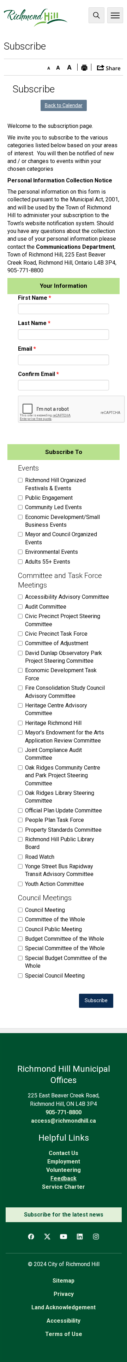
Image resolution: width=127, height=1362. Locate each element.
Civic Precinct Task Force (56, 633)
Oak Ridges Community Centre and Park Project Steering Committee (62, 775)
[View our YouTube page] (63, 1236)
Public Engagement (49, 497)
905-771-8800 (63, 1112)
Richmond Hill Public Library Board (59, 843)
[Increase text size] (69, 66)
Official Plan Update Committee (63, 810)
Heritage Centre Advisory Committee (56, 709)
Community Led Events (53, 507)
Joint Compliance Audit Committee (53, 754)
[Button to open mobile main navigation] (115, 15)
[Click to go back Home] (36, 18)
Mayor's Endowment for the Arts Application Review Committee (64, 736)
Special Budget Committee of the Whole (66, 962)
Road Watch (39, 857)
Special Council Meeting (55, 975)
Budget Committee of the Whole (64, 938)
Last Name (32, 323)
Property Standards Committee (63, 829)
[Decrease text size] (46, 66)
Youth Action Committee (54, 884)
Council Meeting (45, 910)
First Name (32, 297)
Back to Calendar (64, 105)
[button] (109, 67)
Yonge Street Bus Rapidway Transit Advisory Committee (59, 870)
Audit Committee (45, 606)
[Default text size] (58, 66)
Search (96, 15)
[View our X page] (47, 1236)
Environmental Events (51, 552)
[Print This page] (84, 67)
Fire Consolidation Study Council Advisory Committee (65, 692)
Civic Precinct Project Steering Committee (62, 620)
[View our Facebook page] (31, 1236)
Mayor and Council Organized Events (61, 538)
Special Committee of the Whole (65, 948)
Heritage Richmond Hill (53, 723)
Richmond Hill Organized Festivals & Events (55, 484)
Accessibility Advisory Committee (67, 597)
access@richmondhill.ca (63, 1120)
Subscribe (96, 1000)
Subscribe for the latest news (63, 1214)
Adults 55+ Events (47, 561)
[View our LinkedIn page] (80, 1236)
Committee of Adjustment (56, 643)
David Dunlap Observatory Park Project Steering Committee (63, 657)
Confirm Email (36, 374)
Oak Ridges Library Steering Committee (59, 797)
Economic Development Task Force (61, 674)
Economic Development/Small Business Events (62, 521)
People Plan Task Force (54, 820)
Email (25, 348)
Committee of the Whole (55, 919)
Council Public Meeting (53, 929)
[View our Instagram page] (96, 1236)
